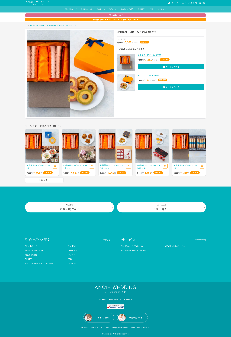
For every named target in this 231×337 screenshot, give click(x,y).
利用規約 (84, 327)
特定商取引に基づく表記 (100, 327)
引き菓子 (141, 9)
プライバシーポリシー (138, 327)
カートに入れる (172, 66)
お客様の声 (128, 299)
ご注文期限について (115, 15)
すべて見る (43, 180)
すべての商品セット (37, 25)
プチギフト (161, 9)
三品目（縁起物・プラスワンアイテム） (40, 263)
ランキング (72, 263)
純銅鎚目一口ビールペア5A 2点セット (61, 25)
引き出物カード (71, 9)
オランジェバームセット (148, 75)
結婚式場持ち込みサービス (175, 246)
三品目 (151, 9)
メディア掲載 (114, 299)
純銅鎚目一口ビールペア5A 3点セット (38, 167)
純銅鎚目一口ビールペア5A (149, 55)
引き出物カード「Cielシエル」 (132, 246)
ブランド (71, 255)
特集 (70, 259)
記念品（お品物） (127, 9)
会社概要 (102, 299)
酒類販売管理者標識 (120, 327)
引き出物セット (87, 9)
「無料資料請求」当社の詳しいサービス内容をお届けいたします (115, 19)
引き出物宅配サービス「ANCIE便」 (134, 250)
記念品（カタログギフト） (106, 9)
